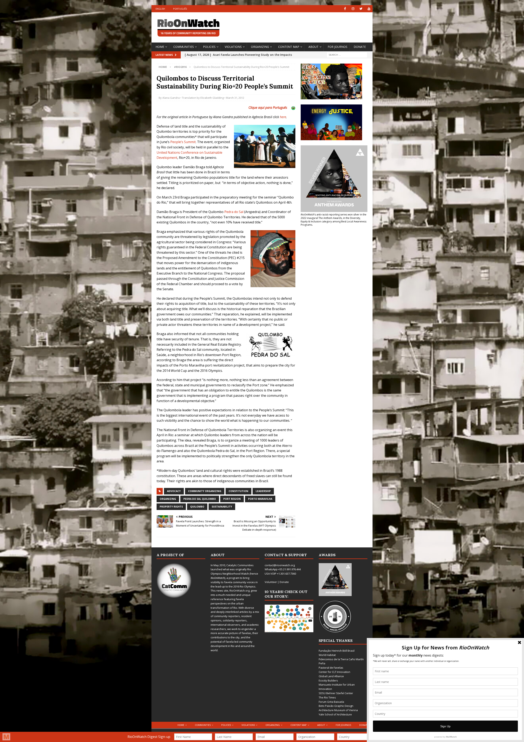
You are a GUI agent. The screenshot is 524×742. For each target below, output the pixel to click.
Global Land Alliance (331, 676)
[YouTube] (369, 8)
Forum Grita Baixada (331, 702)
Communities (183, 47)
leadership (263, 491)
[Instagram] (353, 8)
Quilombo (197, 506)
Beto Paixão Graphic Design (336, 706)
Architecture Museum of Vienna (338, 710)
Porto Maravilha (260, 499)
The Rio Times (327, 697)
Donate (360, 47)
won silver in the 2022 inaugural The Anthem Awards (333, 216)
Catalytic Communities (240, 565)
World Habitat (327, 655)
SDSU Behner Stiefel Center (336, 693)
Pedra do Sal (233, 212)
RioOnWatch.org (239, 590)
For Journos (337, 47)
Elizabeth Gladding (212, 98)
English (160, 8)
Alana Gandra (171, 98)
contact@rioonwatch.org (280, 565)
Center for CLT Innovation (334, 672)
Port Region (232, 499)
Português (180, 8)
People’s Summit (183, 142)
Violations (233, 47)
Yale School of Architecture (335, 714)
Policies (209, 47)
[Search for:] (346, 54)
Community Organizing (204, 491)
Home (160, 47)
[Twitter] (361, 8)
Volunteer (271, 582)
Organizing (260, 47)
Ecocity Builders (328, 680)
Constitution (238, 491)
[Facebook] (345, 8)
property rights (171, 506)
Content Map (288, 47)
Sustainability (222, 506)
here (283, 117)
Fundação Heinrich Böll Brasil (337, 650)
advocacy (174, 491)
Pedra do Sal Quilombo (199, 499)
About (313, 47)
